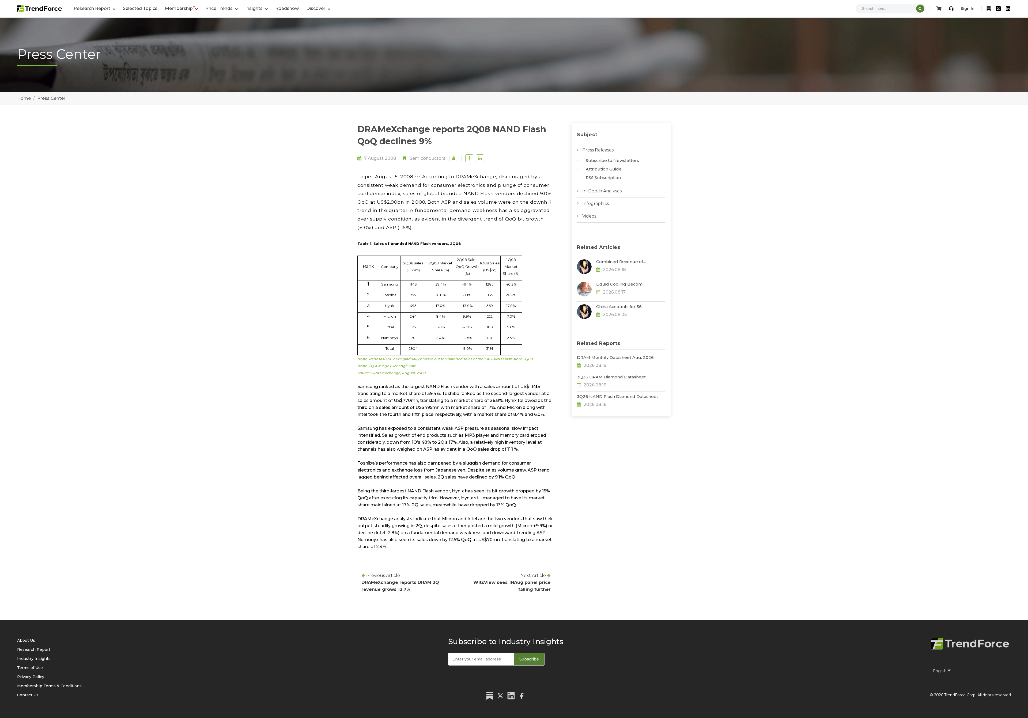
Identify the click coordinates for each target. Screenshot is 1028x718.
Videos (589, 216)
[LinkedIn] (1008, 8)
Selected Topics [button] (140, 8)
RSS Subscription (603, 177)
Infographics (595, 203)
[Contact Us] (951, 8)
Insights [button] (254, 8)
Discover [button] (316, 8)
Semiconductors (427, 158)
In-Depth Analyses (602, 190)
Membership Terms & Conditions (49, 685)
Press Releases (598, 150)
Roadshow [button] (287, 8)
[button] (181, 8)
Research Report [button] (92, 8)
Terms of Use (30, 667)
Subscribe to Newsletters (612, 160)
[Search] (920, 9)
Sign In (967, 8)
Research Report (33, 649)
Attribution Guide (604, 169)
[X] (998, 8)
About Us (26, 640)
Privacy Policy (30, 676)
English (940, 670)
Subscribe (529, 659)
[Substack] (988, 8)
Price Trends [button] (219, 8)
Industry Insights (34, 658)
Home (24, 98)
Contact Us (28, 695)
